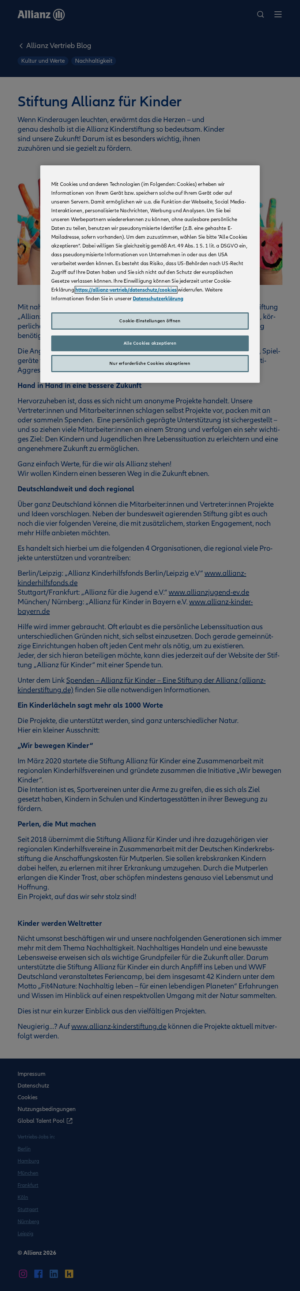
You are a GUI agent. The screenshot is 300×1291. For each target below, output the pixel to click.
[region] (150, 273)
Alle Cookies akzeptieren (150, 343)
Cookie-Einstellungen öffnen (149, 320)
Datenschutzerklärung (158, 299)
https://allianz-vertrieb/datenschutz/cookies (126, 290)
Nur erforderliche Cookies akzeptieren (149, 363)
